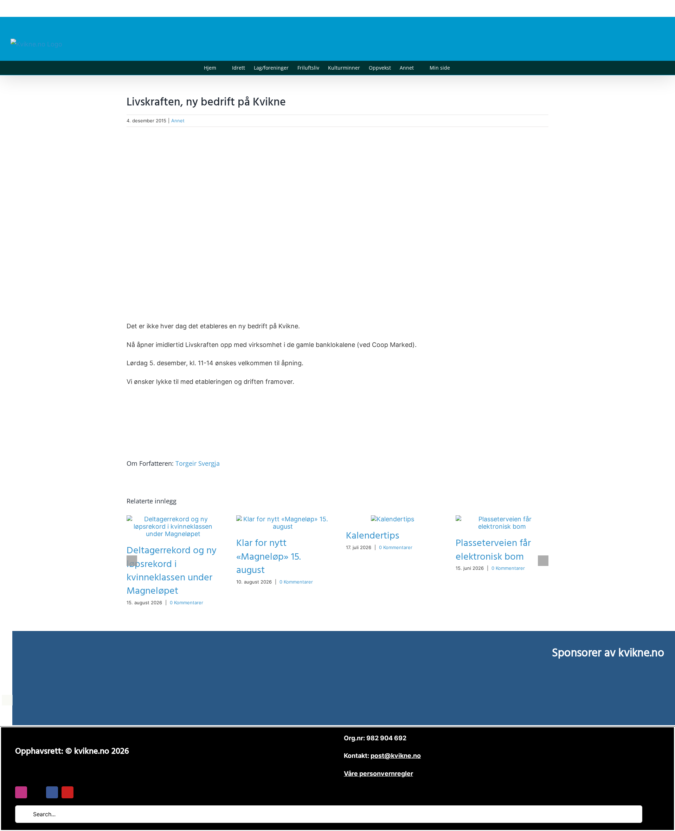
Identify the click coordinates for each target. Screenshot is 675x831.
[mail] (37, 792)
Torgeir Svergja (197, 463)
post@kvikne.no (648, 8)
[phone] (83, 792)
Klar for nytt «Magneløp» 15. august (268, 556)
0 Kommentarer (186, 602)
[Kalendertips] (392, 519)
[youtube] (67, 792)
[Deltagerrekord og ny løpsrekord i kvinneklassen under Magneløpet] (173, 519)
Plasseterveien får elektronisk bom (493, 550)
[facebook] (52, 792)
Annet (178, 120)
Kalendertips (372, 536)
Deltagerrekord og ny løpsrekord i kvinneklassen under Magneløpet (172, 571)
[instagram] (21, 792)
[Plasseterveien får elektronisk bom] (502, 519)
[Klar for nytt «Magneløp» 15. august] (282, 519)
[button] (461, 68)
